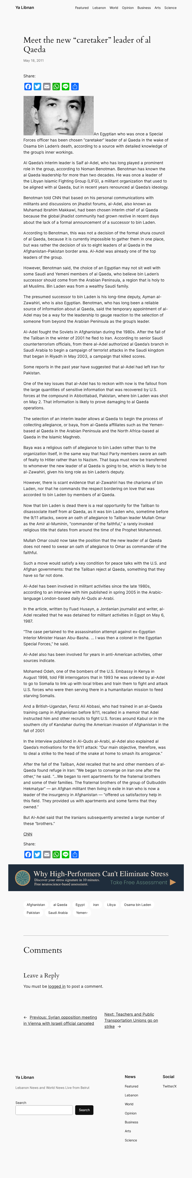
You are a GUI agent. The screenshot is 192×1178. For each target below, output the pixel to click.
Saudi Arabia (58, 913)
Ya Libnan (24, 7)
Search (20, 1103)
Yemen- (82, 913)
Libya (111, 905)
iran (96, 905)
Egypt (80, 905)
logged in (57, 986)
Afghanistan (36, 905)
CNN (27, 834)
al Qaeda (60, 905)
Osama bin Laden (137, 905)
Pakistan (33, 913)
